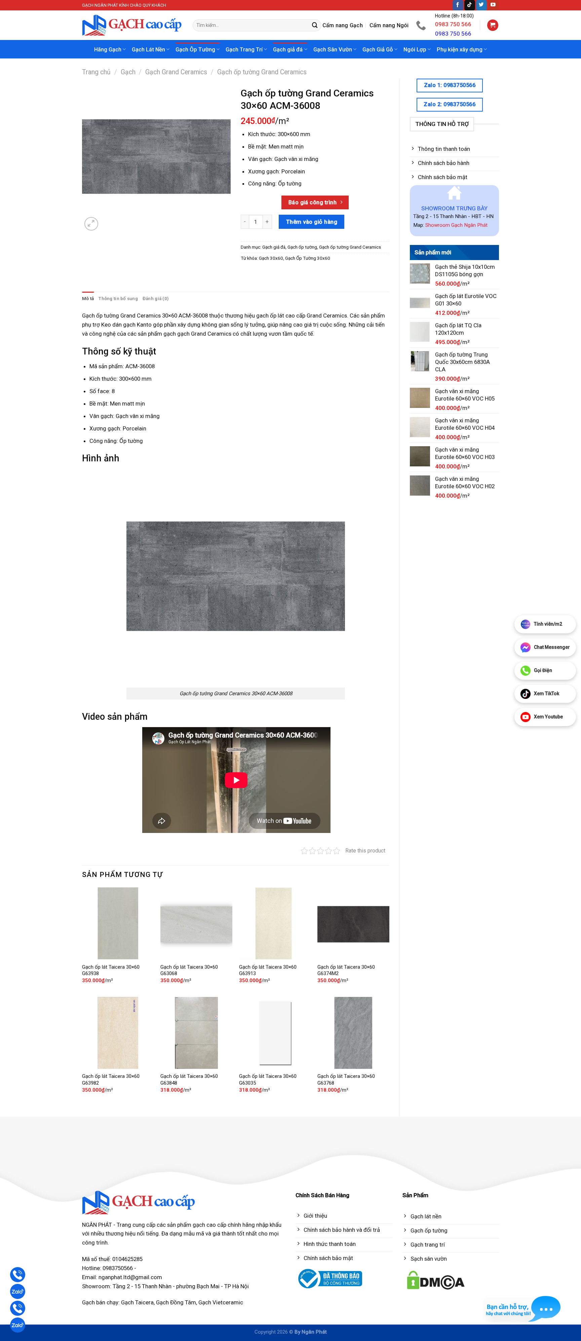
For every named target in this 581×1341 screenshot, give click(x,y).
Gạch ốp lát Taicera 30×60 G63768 (346, 1079)
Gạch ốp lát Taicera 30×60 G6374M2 (346, 970)
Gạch (128, 72)
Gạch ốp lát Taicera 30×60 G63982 (111, 1079)
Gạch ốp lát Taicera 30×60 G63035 (268, 1079)
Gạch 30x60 (271, 258)
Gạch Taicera (137, 1302)
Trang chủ (96, 72)
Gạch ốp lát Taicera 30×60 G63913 (268, 970)
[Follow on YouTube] (493, 5)
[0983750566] (422, 25)
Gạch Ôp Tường (195, 49)
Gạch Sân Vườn (332, 49)
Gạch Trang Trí (244, 49)
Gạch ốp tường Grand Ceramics (262, 72)
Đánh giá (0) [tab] (155, 298)
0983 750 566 (453, 24)
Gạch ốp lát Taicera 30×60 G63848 (189, 1079)
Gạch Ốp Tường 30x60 (307, 258)
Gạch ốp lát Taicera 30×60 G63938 (111, 970)
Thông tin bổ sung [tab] (118, 298)
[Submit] (315, 25)
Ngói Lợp (414, 49)
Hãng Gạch (107, 49)
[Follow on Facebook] (458, 5)
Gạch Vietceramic (220, 1302)
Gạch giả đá (288, 49)
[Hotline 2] (17, 1308)
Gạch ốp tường (302, 247)
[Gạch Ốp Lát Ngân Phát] (132, 25)
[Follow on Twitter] (481, 5)
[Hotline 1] (17, 1274)
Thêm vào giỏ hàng (312, 221)
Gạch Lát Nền (148, 49)
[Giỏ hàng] (493, 25)
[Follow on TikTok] (469, 5)
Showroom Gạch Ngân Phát (456, 225)
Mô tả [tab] (88, 298)
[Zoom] (91, 224)
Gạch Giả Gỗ (377, 49)
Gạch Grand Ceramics (176, 72)
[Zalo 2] (17, 1325)
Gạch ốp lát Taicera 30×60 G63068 (189, 970)
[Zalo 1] (17, 1291)
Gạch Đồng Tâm (176, 1302)
